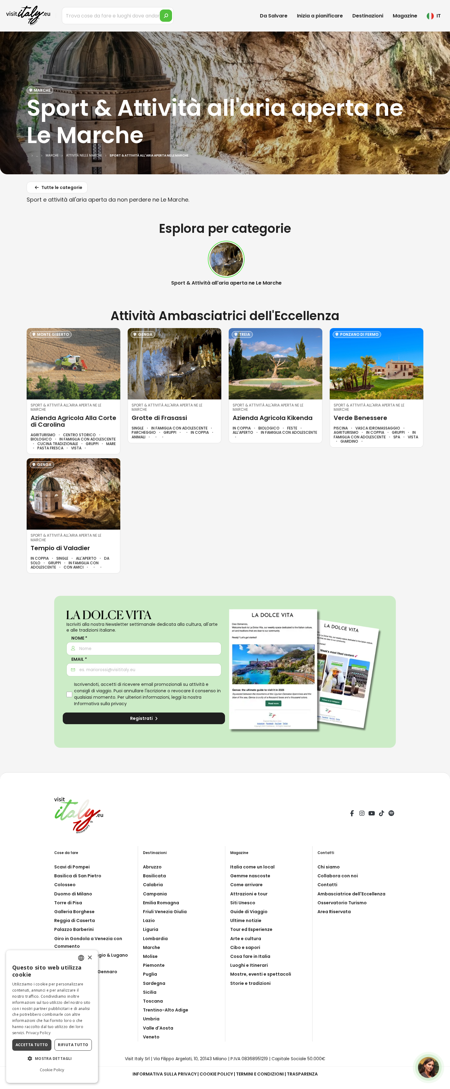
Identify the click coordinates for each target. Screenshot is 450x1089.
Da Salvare (273, 15)
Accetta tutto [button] (32, 1044)
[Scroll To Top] (439, 1082)
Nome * (79, 638)
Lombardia (155, 939)
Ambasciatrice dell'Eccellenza (351, 894)
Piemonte (154, 965)
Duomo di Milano (73, 894)
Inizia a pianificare (320, 15)
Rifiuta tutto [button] (73, 1044)
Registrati (142, 718)
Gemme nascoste (250, 876)
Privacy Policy (38, 1032)
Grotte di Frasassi (159, 418)
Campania (155, 894)
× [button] (89, 957)
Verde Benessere (360, 418)
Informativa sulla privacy (100, 704)
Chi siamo (328, 867)
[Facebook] (352, 814)
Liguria (150, 929)
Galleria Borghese (74, 912)
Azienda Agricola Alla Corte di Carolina (73, 421)
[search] (166, 15)
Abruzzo (152, 867)
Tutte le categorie (61, 187)
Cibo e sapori (245, 947)
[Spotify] (391, 814)
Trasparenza (302, 1074)
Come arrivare (246, 885)
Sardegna (154, 983)
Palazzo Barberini (74, 929)
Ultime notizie (245, 920)
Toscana (153, 1001)
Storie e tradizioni (250, 983)
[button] (52, 1059)
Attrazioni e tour (249, 894)
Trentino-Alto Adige (165, 1010)
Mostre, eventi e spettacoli (260, 974)
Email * (79, 659)
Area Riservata (334, 912)
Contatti (327, 885)
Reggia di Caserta (74, 920)
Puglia (150, 974)
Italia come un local (252, 867)
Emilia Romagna (161, 903)
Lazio (149, 920)
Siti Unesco (242, 903)
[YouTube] (371, 814)
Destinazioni (367, 15)
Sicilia (149, 992)
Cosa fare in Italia (250, 956)
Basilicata (154, 876)
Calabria (153, 885)
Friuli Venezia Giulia (165, 912)
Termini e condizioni (260, 1074)
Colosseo (65, 885)
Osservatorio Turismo (342, 903)
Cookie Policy (216, 1074)
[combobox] (81, 958)
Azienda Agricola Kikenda (273, 418)
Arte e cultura (245, 939)
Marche (151, 947)
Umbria (151, 1019)
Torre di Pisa (68, 903)
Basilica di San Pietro (77, 876)
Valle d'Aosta (158, 1028)
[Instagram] (362, 814)
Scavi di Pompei (72, 867)
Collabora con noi (337, 876)
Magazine (405, 15)
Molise (150, 956)
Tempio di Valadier (60, 548)
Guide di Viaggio (249, 912)
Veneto (151, 1037)
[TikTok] (381, 814)
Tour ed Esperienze (251, 929)
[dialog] (52, 1016)
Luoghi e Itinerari (249, 965)
